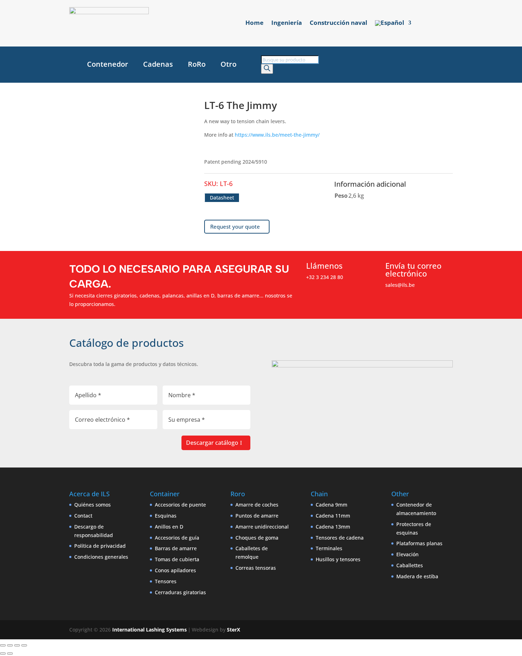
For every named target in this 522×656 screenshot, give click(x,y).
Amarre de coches (256, 504)
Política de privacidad (100, 545)
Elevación (407, 554)
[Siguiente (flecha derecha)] (10, 653)
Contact (83, 515)
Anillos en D (169, 526)
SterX (233, 629)
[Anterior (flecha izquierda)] (3, 653)
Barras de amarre (176, 548)
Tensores (165, 581)
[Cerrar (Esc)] (24, 645)
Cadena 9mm (331, 504)
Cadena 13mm (333, 526)
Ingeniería (286, 23)
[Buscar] (267, 69)
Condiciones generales (101, 556)
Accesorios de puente (180, 504)
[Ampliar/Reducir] (3, 645)
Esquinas (165, 515)
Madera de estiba (417, 576)
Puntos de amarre (256, 515)
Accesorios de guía (177, 537)
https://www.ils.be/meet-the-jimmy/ (277, 134)
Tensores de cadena (340, 537)
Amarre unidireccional (262, 526)
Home (254, 23)
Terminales (329, 548)
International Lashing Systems (149, 629)
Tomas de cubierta (177, 559)
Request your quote (235, 226)
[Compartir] (17, 645)
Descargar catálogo (212, 443)
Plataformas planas (419, 543)
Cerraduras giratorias (180, 592)
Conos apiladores (175, 570)
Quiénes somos (92, 504)
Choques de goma (256, 537)
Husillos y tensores (338, 559)
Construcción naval (338, 23)
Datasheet (222, 197)
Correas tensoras (255, 567)
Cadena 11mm (333, 515)
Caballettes (409, 565)
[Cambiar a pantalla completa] (10, 645)
